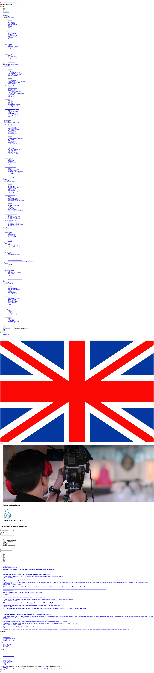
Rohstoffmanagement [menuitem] (12, 163)
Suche (16, 2)
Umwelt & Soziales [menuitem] (11, 189)
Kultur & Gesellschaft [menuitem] (9, 270)
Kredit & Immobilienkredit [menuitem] (13, 46)
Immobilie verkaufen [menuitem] (12, 49)
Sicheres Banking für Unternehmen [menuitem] (14, 314)
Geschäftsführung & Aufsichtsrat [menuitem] (14, 237)
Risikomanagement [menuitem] (9, 158)
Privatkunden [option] (5, 543)
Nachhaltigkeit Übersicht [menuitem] (10, 181)
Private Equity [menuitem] (10, 103)
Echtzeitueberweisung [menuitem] (12, 292)
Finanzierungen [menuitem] (8, 145)
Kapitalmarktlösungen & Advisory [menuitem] (14, 153)
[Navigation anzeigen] (0, 3)
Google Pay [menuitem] (10, 303)
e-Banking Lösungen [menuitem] (12, 141)
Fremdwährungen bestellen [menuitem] (13, 301)
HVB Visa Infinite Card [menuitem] (12, 116)
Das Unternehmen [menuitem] (8, 232)
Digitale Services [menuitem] (8, 295)
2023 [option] (4, 557)
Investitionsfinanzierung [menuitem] (12, 150)
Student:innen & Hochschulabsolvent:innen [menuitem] (16, 247)
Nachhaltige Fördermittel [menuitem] (12, 225)
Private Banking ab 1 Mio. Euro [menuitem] (14, 72)
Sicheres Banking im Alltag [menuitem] (13, 313)
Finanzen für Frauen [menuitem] (11, 62)
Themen (2, 532)
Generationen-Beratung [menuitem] (12, 57)
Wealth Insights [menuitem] (8, 66)
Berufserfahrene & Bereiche (8, 656)
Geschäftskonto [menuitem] (11, 139)
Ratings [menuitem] (9, 256)
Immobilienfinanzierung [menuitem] (12, 47)
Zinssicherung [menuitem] (10, 161)
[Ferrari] (4, 669)
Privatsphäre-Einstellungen (66, 668)
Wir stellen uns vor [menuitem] (8, 68)
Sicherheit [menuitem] (7, 309)
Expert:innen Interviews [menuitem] (12, 198)
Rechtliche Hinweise (9, 668)
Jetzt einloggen (3, 2)
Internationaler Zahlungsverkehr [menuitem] (14, 143)
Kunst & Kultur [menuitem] (11, 273)
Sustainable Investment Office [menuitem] (13, 105)
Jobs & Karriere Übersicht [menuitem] (13, 245)
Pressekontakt (5, 646)
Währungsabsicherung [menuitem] (12, 162)
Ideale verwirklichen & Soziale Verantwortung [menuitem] (16, 81)
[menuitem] (4, 8)
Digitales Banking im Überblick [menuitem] (14, 298)
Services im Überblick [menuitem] (9, 283)
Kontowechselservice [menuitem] (12, 299)
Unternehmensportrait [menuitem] (12, 234)
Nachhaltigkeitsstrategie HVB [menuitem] (13, 187)
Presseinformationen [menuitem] (11, 265)
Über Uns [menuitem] (5, 227)
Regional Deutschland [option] (7, 546)
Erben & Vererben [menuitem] (11, 58)
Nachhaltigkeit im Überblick (8, 640)
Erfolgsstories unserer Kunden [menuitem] (13, 199)
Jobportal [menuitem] (9, 250)
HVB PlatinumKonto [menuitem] (12, 117)
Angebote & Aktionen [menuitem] (12, 36)
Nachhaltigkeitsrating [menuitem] (12, 211)
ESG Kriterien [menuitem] (10, 207)
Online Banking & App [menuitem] (12, 24)
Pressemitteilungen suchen (5, 529)
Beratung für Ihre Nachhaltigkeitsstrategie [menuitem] (16, 171)
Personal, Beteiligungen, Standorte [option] (9, 540)
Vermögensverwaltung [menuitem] (12, 40)
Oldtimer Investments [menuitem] (12, 96)
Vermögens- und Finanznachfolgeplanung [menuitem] (16, 93)
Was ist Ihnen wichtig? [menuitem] (9, 54)
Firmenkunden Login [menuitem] (7, 335)
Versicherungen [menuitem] (11, 164)
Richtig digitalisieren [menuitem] (12, 130)
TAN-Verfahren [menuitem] (11, 25)
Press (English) (6, 645)
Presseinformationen (7, 644)
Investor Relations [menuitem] (8, 252)
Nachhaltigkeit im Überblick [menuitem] (13, 239)
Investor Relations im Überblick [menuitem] (14, 254)
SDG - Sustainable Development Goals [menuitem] (15, 210)
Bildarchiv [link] (16, 507)
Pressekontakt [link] (11, 507)
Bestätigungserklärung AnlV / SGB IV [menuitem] (15, 260)
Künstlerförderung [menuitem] (11, 277)
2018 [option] (4, 562)
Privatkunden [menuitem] (5, 15)
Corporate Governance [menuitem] (12, 257)
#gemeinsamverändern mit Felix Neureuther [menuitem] (16, 200)
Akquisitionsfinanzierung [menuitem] (12, 152)
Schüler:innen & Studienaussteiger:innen (10, 653)
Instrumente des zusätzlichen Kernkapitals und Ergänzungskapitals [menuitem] (20, 261)
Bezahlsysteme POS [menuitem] (11, 142)
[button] (26, 328)
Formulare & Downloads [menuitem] (12, 174)
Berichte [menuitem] (9, 255)
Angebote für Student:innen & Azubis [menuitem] (15, 28)
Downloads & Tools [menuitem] (11, 305)
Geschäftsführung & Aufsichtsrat (9, 638)
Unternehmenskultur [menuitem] (11, 235)
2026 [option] (4, 554)
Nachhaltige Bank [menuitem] (8, 183)
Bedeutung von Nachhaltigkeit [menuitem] (11, 202)
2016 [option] (4, 565)
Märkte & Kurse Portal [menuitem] (12, 114)
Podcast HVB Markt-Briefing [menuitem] (13, 113)
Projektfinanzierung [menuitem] (11, 154)
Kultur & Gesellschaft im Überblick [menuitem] (14, 272)
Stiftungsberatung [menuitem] (11, 94)
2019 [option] (4, 561)
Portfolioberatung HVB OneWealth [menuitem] (14, 91)
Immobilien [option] (5, 542)
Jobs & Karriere (6, 651)
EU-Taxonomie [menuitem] (11, 208)
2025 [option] (4, 555)
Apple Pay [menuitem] (10, 304)
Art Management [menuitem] (11, 95)
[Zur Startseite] (6, 5)
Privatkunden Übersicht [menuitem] (9, 17)
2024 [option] (4, 556)
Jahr (1, 548)
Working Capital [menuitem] (11, 151)
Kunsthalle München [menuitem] (12, 274)
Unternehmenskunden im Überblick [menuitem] (12, 122)
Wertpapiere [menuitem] (10, 38)
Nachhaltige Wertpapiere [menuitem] (12, 217)
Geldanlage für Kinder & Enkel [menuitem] (14, 60)
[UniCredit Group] (2, 671)
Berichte (4, 664)
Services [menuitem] (4, 281)
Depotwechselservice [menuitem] (12, 300)
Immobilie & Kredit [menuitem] (9, 44)
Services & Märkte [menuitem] (11, 23)
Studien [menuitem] (9, 206)
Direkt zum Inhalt (10, 2)
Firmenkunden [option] (5, 544)
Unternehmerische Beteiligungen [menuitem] (14, 104)
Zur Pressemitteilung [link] (7, 523)
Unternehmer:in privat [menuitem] (12, 83)
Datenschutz (15, 668)
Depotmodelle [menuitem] (10, 37)
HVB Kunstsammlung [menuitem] (12, 276)
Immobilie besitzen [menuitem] (11, 48)
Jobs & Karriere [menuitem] (8, 243)
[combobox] (77, 540)
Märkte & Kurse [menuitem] (8, 317)
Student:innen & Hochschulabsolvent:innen (11, 655)
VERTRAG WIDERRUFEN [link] (6, 667)
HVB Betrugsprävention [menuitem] (12, 312)
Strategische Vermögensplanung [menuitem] (14, 82)
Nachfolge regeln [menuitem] (11, 132)
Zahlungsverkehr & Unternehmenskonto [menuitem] (13, 135)
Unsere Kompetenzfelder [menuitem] (10, 85)
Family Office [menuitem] (10, 102)
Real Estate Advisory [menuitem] (12, 106)
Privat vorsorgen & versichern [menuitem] (13, 59)
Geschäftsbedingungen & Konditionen (31, 668)
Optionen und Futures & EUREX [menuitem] (14, 90)
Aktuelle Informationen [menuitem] (12, 128)
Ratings (4, 663)
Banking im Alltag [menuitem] (8, 19)
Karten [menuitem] (9, 27)
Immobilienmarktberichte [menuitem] (12, 50)
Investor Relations (6, 660)
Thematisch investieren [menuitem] (12, 41)
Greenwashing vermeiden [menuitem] (12, 209)
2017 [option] (4, 563)
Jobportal (4, 652)
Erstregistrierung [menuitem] (11, 290)
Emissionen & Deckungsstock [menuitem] (13, 258)
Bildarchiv (5, 647)
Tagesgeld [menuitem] (10, 34)
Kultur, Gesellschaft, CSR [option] (8, 541)
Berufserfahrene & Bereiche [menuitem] (13, 248)
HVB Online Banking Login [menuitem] (8, 334)
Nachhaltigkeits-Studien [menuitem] (12, 170)
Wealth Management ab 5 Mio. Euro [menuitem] (15, 73)
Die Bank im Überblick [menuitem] (9, 229)
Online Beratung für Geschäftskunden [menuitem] (15, 172)
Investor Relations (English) (8, 661)
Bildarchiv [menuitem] (10, 266)
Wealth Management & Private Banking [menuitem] (10, 64)
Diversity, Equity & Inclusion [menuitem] (13, 236)
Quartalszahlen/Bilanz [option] (7, 539)
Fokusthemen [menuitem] (7, 99)
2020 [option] (4, 560)
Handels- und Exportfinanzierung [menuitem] (14, 149)
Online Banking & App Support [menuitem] (14, 289)
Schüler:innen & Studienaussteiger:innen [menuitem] (15, 246)
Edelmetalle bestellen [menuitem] (12, 302)
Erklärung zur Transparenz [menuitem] (13, 192)
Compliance (5, 639)
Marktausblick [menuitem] (10, 112)
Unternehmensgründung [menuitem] (12, 133)
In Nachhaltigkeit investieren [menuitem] (13, 129)
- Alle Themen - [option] (6, 538)
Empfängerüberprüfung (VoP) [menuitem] (13, 293)
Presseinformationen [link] (4, 507)
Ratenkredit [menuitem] (10, 52)
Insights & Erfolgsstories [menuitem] (10, 195)
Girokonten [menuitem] (10, 26)
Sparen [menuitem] (9, 39)
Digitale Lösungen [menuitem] (11, 177)
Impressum (2, 668)
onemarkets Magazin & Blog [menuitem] (13, 115)
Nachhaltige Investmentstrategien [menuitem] (14, 218)
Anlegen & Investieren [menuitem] (9, 30)
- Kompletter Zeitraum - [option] (7, 566)
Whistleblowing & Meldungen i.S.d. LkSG (52, 668)
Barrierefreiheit (21, 668)
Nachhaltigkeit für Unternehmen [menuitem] (11, 220)
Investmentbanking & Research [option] (9, 545)
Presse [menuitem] (6, 263)
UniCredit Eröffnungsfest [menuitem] (12, 275)
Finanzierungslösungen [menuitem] (12, 92)
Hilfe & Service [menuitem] (11, 306)
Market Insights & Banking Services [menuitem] (12, 109)
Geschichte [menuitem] (10, 238)
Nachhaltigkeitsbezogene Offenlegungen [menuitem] (15, 191)
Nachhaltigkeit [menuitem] (5, 179)
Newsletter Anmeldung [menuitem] (12, 322)
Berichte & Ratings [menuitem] (11, 190)
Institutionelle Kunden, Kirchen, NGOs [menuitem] (15, 74)
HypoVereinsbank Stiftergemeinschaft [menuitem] (15, 279)
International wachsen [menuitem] (12, 131)
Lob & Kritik (41, 668)
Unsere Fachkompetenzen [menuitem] (13, 75)
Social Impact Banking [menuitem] (12, 188)
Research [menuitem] (9, 175)
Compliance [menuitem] (10, 241)
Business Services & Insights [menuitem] (10, 167)
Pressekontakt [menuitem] (10, 267)
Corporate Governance (7, 662)
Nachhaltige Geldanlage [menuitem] (12, 35)
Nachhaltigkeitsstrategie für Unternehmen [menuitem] (15, 224)
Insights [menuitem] (9, 197)
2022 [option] (4, 558)
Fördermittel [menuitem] (10, 155)
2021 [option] (4, 559)
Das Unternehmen (6, 637)
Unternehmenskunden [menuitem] (7, 120)
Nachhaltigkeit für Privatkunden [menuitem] (11, 214)
